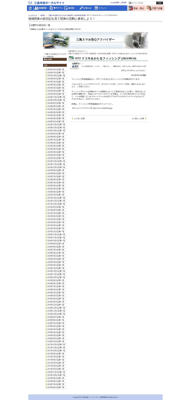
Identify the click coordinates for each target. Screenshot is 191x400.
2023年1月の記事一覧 (55, 158)
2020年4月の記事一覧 (55, 259)
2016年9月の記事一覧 (55, 378)
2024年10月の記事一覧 (56, 100)
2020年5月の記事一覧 (55, 256)
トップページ (32, 15)
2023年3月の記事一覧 (55, 152)
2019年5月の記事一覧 (55, 293)
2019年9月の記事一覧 (55, 280)
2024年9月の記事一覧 (55, 103)
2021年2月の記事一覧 (55, 228)
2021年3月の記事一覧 (55, 225)
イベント (102, 8)
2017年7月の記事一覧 (55, 357)
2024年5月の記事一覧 (55, 115)
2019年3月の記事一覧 (55, 299)
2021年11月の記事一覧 (56, 201)
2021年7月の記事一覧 (55, 213)
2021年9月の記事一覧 (55, 207)
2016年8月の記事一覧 (55, 381)
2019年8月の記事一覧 (55, 283)
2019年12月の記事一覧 (56, 271)
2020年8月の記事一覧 (55, 247)
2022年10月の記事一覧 (56, 167)
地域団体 (43, 8)
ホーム (30, 8)
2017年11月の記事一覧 (56, 348)
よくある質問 (114, 2)
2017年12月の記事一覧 (56, 344)
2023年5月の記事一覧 (55, 146)
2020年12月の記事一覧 (56, 234)
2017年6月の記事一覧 (55, 360)
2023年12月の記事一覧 (56, 124)
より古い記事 (79, 118)
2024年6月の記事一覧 (55, 112)
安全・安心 (139, 8)
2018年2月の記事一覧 (55, 338)
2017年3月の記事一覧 (55, 369)
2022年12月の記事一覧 (56, 161)
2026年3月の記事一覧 (55, 69)
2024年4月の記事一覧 (55, 118)
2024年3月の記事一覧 (55, 121)
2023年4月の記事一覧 (55, 149)
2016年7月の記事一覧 (55, 384)
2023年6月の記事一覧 (55, 143)
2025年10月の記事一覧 (56, 75)
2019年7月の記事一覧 (55, 286)
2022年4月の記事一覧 (55, 185)
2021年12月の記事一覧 (56, 198)
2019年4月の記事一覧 (55, 296)
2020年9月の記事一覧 (55, 244)
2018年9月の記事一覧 (55, 317)
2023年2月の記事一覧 (55, 155)
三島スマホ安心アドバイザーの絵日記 (61, 15)
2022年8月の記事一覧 (55, 173)
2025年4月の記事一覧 (55, 91)
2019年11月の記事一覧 (56, 274)
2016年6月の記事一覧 (55, 387)
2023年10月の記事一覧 (56, 130)
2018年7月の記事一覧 (55, 323)
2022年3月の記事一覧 (55, 189)
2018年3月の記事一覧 (55, 335)
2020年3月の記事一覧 (55, 262)
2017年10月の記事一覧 (56, 351)
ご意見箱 (123, 2)
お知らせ (87, 8)
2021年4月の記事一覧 (55, 222)
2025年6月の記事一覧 (55, 85)
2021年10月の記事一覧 (56, 204)
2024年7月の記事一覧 (55, 109)
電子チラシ (58, 8)
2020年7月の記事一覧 (55, 250)
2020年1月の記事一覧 (55, 268)
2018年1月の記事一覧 (55, 341)
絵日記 (71, 8)
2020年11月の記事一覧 (56, 238)
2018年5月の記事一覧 (55, 329)
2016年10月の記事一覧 (56, 375)
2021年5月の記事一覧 (55, 219)
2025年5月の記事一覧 (55, 88)
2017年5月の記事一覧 (55, 363)
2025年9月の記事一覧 (55, 79)
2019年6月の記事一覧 (55, 289)
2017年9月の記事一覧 (55, 354)
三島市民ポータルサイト (77, 51)
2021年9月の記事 (79, 15)
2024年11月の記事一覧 (56, 97)
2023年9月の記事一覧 (55, 134)
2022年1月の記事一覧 (55, 195)
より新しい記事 (138, 118)
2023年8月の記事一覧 (55, 137)
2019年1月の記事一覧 (55, 305)
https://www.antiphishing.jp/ (102, 108)
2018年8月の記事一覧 (55, 320)
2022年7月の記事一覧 (55, 176)
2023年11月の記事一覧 (56, 128)
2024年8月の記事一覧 (55, 106)
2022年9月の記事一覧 (55, 170)
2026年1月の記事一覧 (55, 72)
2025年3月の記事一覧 (55, 94)
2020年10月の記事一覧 (56, 241)
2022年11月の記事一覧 (56, 164)
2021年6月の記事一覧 (55, 216)
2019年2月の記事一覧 (55, 302)
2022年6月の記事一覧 (55, 179)
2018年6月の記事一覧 (55, 326)
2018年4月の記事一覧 (55, 332)
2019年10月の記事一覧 (56, 277)
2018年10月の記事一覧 (56, 314)
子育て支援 (157, 8)
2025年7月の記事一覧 (55, 82)
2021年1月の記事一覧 (55, 231)
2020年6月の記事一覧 (55, 253)
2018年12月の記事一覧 (56, 308)
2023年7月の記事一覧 (55, 140)
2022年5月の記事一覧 (55, 183)
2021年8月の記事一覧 (55, 210)
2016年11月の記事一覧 (56, 372)
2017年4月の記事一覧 (55, 366)
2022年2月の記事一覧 (55, 192)
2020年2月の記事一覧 (55, 265)
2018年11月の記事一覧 (56, 311)
